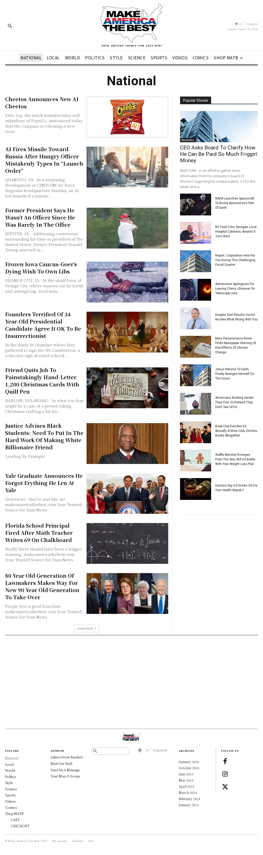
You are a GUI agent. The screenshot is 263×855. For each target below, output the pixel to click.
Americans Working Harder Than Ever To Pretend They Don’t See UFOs (234, 402)
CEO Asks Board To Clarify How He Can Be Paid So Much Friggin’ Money (219, 154)
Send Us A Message (65, 770)
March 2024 (188, 792)
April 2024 (186, 786)
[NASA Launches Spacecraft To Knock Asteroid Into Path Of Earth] (195, 204)
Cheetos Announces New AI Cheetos (42, 102)
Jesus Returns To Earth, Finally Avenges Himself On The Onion (234, 373)
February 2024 (189, 798)
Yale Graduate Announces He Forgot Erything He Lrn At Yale (44, 483)
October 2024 (189, 768)
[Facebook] (225, 761)
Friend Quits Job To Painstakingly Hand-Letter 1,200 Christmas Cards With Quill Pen (42, 380)
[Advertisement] (131, 679)
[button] (9, 25)
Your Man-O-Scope (65, 776)
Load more (85, 628)
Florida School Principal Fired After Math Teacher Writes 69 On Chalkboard (39, 533)
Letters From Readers (67, 757)
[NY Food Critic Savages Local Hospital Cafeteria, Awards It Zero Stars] (195, 233)
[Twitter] (225, 787)
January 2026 (189, 761)
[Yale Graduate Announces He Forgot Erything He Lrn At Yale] (127, 493)
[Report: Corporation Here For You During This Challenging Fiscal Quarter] (195, 261)
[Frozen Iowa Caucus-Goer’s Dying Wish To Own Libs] (127, 282)
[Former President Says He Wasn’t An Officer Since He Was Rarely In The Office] (127, 228)
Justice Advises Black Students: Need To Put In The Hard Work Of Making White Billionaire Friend (44, 436)
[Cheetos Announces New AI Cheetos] (127, 117)
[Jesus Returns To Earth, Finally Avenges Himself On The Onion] (195, 375)
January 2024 (189, 805)
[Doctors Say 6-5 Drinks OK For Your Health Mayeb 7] (195, 489)
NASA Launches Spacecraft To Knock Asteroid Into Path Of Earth (234, 203)
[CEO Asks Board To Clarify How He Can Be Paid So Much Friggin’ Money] (219, 126)
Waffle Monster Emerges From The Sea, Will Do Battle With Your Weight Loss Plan (235, 459)
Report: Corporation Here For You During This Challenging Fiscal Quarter (235, 260)
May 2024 (186, 780)
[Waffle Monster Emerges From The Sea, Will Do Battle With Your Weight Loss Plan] (195, 461)
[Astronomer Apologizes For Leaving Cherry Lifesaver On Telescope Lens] (195, 290)
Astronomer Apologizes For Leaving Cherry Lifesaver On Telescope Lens (235, 288)
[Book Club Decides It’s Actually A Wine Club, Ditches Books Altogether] (195, 432)
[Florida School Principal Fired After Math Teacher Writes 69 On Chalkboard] (127, 543)
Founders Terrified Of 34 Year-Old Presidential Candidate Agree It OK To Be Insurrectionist (43, 324)
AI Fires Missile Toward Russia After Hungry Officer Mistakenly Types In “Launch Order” (44, 159)
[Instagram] (225, 774)
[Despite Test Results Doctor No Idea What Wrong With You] (195, 318)
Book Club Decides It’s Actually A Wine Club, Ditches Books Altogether (236, 430)
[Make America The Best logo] (131, 25)
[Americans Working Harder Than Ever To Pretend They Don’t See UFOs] (195, 404)
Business (188, 140)
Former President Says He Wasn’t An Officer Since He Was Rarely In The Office (40, 217)
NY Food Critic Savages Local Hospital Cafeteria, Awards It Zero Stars (236, 231)
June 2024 (186, 774)
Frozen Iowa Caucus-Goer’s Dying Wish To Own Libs (41, 267)
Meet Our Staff (61, 763)
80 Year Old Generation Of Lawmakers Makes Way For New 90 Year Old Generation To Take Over (42, 586)
